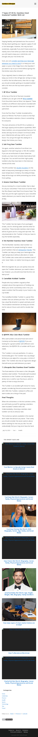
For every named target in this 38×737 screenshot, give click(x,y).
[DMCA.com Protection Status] (7, 719)
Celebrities (5, 696)
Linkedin (25, 714)
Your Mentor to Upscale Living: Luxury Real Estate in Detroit (19, 468)
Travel (3, 708)
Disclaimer (25, 730)
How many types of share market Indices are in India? (19, 624)
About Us (18, 730)
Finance (4, 698)
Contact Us (11, 730)
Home (3, 694)
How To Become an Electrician (19, 653)
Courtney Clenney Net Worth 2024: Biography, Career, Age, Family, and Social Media (19, 531)
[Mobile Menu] (35, 4)
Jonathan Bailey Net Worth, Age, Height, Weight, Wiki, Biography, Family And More (19, 594)
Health (20, 430)
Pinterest (18, 714)
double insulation (22, 168)
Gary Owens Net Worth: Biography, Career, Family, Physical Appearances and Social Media (19, 563)
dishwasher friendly (25, 250)
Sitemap (26, 732)
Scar (14, 430)
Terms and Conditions (16, 732)
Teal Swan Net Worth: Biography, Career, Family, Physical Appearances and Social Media (19, 499)
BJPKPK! (22, 341)
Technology (5, 704)
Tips (3, 706)
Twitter (12, 714)
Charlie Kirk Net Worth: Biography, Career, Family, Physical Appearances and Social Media (19, 683)
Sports (4, 702)
